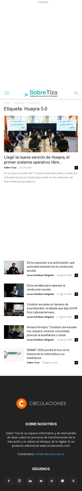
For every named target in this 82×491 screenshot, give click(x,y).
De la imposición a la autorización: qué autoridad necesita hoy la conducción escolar (50, 266)
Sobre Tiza (10, 167)
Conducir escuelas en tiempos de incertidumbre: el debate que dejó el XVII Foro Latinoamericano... (52, 308)
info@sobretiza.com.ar (49, 454)
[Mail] (41, 481)
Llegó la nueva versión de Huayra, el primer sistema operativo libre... (37, 160)
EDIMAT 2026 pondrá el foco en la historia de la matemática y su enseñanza (48, 354)
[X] (73, 481)
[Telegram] (62, 481)
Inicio (7, 102)
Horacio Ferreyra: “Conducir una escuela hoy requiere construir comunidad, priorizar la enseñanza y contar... (52, 331)
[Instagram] (19, 481)
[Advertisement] (41, 45)
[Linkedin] (30, 481)
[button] (6, 93)
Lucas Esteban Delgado (40, 275)
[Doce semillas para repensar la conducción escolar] (14, 290)
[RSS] (52, 481)
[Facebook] (9, 481)
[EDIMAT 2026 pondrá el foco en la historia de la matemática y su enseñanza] (14, 355)
